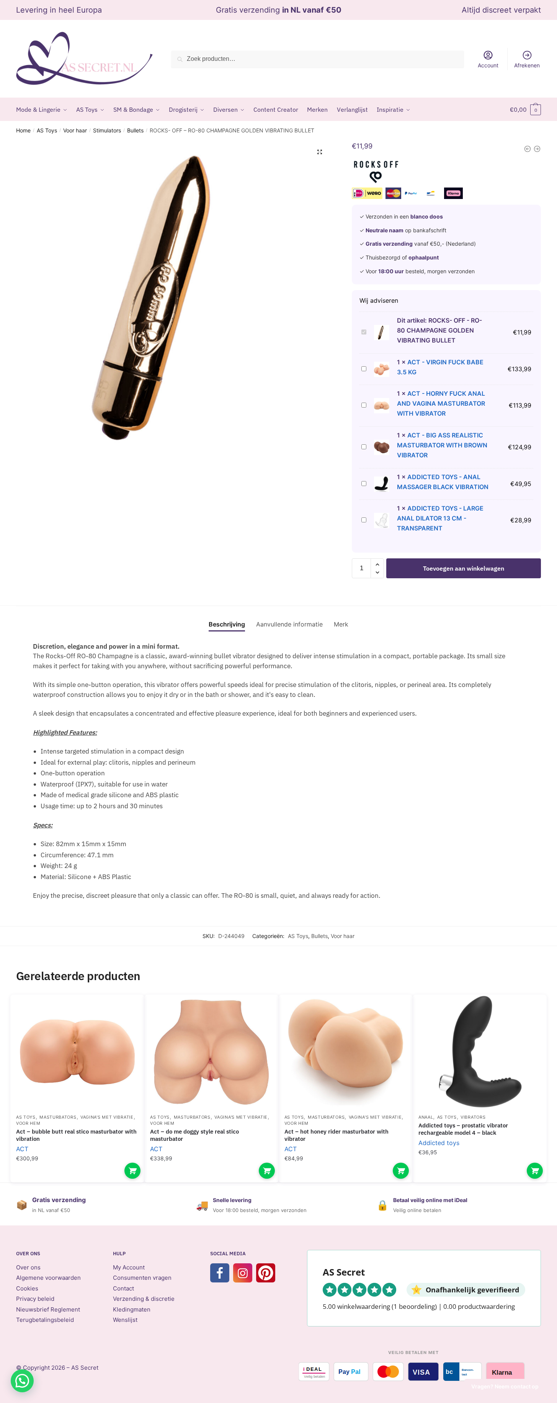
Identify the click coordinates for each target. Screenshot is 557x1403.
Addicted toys (438, 1143)
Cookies (27, 1288)
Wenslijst (125, 1319)
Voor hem (28, 1123)
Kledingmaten (131, 1309)
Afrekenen (527, 65)
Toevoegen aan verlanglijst (125, 1012)
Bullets (135, 130)
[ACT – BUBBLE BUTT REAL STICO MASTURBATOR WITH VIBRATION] (77, 1052)
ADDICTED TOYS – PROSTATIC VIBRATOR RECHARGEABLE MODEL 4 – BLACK (463, 1129)
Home (23, 130)
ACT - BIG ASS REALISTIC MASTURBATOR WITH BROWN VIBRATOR (442, 445)
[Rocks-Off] (376, 174)
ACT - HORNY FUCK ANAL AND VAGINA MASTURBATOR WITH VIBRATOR (441, 403)
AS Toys (47, 130)
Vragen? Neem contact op (505, 1386)
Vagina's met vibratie (107, 1117)
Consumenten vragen (142, 1277)
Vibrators (473, 1117)
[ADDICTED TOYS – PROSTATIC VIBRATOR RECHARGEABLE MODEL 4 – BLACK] (479, 1052)
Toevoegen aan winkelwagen (463, 568)
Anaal (425, 1117)
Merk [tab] (341, 624)
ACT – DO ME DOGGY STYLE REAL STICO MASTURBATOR (194, 1135)
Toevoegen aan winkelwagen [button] (132, 1171)
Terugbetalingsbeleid (45, 1319)
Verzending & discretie (144, 1298)
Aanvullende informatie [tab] (289, 624)
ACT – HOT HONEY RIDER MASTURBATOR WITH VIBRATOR (336, 1135)
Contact (123, 1288)
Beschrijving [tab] (227, 624)
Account (488, 65)
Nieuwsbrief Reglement (48, 1309)
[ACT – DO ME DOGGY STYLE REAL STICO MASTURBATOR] (211, 1052)
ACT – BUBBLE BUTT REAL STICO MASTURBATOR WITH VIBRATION (76, 1135)
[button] (320, 152)
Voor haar (75, 130)
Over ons (28, 1267)
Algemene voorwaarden (48, 1277)
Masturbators (57, 1117)
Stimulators (107, 130)
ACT (22, 1149)
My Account (129, 1267)
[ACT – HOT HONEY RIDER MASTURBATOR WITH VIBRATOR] (345, 1052)
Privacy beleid (35, 1298)
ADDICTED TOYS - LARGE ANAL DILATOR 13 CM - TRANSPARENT (440, 518)
